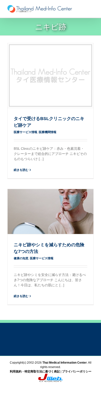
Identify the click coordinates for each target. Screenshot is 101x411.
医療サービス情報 (25, 132)
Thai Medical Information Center (64, 362)
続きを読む (21, 170)
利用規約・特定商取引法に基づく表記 (35, 371)
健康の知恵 (21, 258)
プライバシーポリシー (76, 371)
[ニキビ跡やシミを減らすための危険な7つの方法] (50, 211)
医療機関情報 (47, 132)
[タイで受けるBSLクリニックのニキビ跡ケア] (50, 75)
